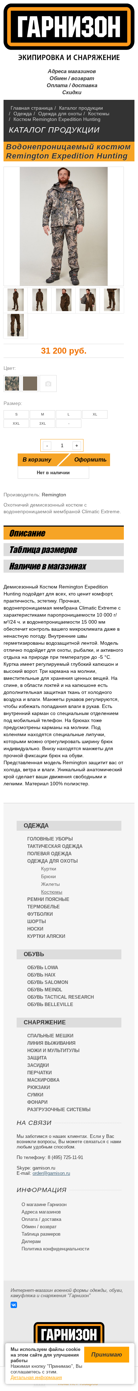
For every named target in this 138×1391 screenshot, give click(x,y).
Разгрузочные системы (59, 1109)
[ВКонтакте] (14, 1305)
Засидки (38, 1065)
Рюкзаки (38, 1087)
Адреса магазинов (69, 71)
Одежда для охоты (52, 861)
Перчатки (39, 1072)
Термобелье (43, 906)
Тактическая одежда (54, 846)
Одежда (36, 826)
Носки (35, 929)
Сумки (35, 1094)
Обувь (34, 954)
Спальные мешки (50, 1035)
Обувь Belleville (50, 1004)
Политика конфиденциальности (53, 1248)
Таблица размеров (39, 1234)
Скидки (69, 92)
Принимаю (106, 1355)
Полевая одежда (49, 853)
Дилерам (29, 1241)
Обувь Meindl (44, 989)
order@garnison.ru (51, 1173)
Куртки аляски (46, 936)
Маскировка (43, 1080)
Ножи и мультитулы (53, 1050)
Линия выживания (51, 1043)
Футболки (40, 914)
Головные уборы (50, 839)
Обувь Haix (41, 975)
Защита (37, 1058)
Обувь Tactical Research (60, 997)
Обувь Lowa (42, 967)
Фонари (37, 1102)
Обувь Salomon (47, 982)
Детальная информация (36, 1377)
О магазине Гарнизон (42, 1204)
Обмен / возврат (69, 78)
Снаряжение (45, 1022)
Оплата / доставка (69, 85)
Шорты (36, 921)
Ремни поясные (48, 899)
